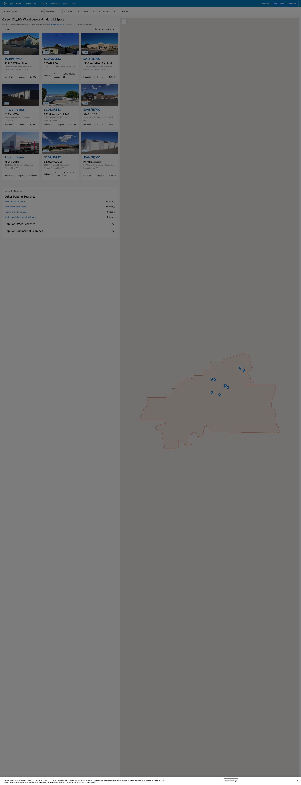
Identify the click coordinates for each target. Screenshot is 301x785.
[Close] (297, 780)
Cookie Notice (90, 782)
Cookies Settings (231, 781)
